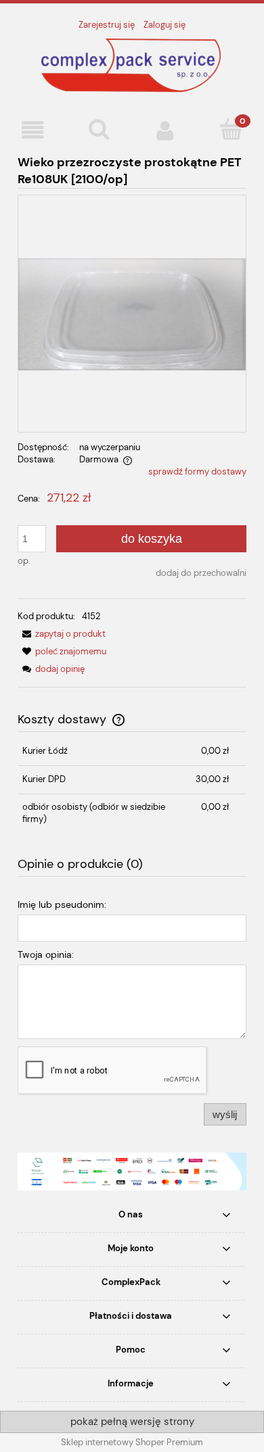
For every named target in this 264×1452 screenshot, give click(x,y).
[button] (33, 130)
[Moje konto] (165, 130)
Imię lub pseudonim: (62, 904)
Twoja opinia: (46, 954)
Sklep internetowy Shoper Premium (132, 1442)
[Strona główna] (132, 64)
